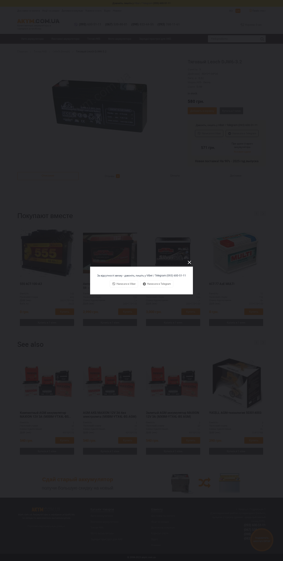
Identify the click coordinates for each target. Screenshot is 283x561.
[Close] (189, 262)
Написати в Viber (126, 284)
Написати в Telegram (159, 284)
